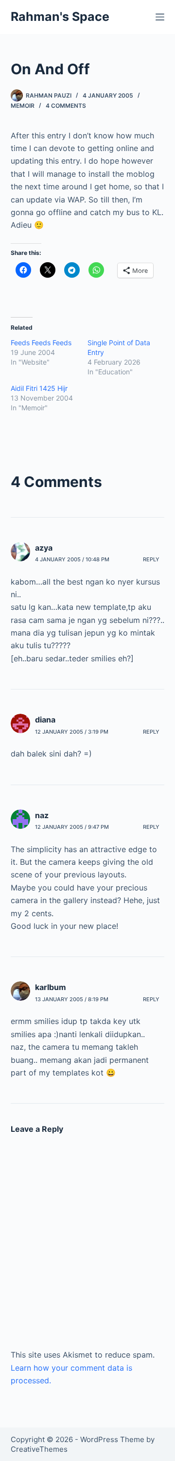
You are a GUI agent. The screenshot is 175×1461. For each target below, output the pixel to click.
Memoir (23, 105)
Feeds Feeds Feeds (41, 342)
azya (43, 548)
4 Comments (66, 105)
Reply (151, 559)
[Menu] (160, 17)
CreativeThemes (39, 1449)
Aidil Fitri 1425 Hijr (39, 388)
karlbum (50, 987)
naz (42, 815)
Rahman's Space (60, 16)
